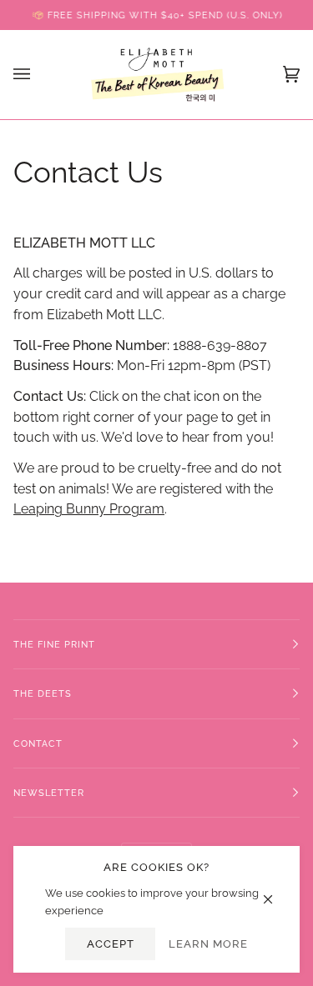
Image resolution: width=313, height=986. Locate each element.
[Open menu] (38, 74)
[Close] (275, 891)
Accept (110, 944)
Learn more (208, 944)
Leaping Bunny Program (88, 510)
